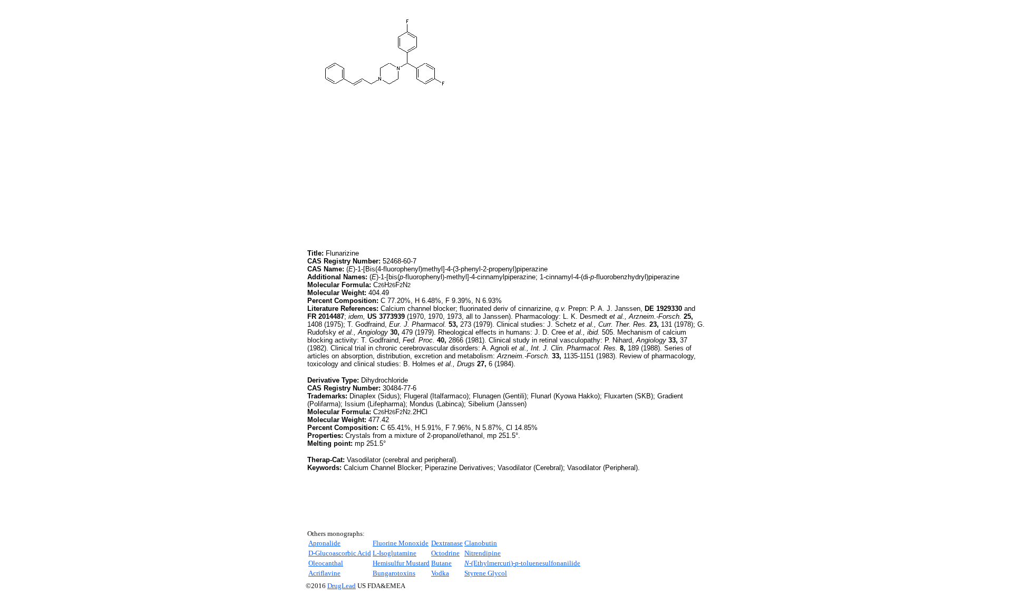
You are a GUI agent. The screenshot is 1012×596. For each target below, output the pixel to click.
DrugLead (341, 586)
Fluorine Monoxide (401, 543)
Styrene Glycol (485, 573)
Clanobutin (480, 543)
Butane (441, 563)
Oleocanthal (325, 563)
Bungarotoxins (394, 573)
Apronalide (324, 543)
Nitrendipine (482, 553)
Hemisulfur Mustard (401, 563)
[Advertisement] (395, 173)
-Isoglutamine (394, 553)
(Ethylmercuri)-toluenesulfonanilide (522, 563)
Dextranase (447, 543)
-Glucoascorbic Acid (339, 553)
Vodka (440, 573)
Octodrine (445, 553)
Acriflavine (324, 573)
